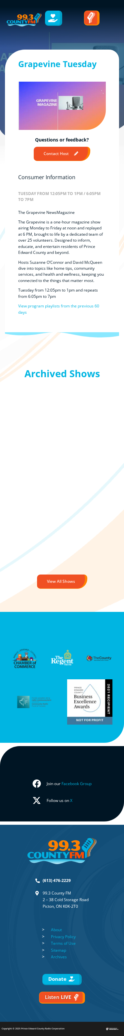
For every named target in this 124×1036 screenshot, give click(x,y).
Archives (59, 957)
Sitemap (58, 950)
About (56, 930)
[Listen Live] (92, 18)
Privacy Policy (63, 936)
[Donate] (53, 18)
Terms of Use (63, 943)
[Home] (24, 20)
